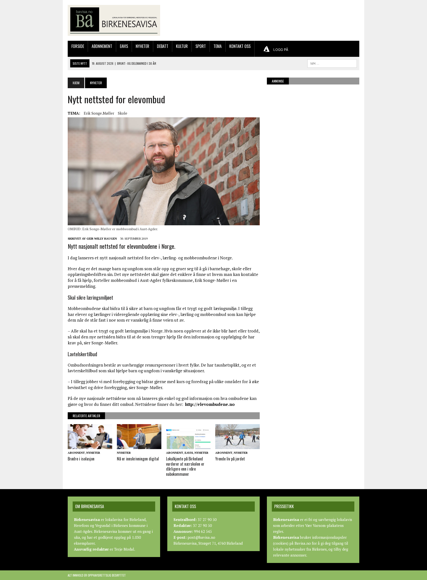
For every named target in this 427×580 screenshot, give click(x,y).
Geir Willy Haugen (101, 238)
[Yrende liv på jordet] (237, 445)
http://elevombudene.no (210, 404)
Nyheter (142, 46)
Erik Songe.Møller (99, 113)
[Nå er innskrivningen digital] (139, 445)
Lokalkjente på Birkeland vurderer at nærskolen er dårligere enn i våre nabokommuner (185, 466)
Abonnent (76, 453)
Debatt (162, 46)
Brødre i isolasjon (81, 459)
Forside (77, 46)
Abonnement (102, 46)
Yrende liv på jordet (230, 459)
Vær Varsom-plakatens (324, 525)
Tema (218, 46)
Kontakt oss (240, 46)
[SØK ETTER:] (332, 63)
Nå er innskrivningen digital (138, 459)
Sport (200, 46)
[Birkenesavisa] (114, 20)
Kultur (182, 46)
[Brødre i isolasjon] (90, 445)
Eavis (124, 46)
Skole (122, 113)
